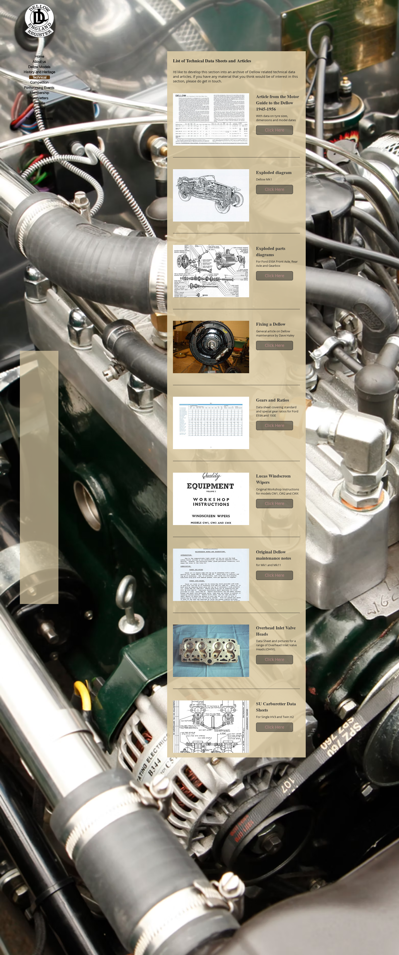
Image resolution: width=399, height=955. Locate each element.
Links (39, 113)
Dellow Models (39, 67)
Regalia (39, 103)
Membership (39, 93)
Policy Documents (39, 118)
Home (39, 56)
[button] (274, 130)
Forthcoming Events (39, 88)
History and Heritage (39, 72)
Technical (39, 77)
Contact (39, 108)
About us (39, 61)
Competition (39, 82)
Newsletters (39, 98)
